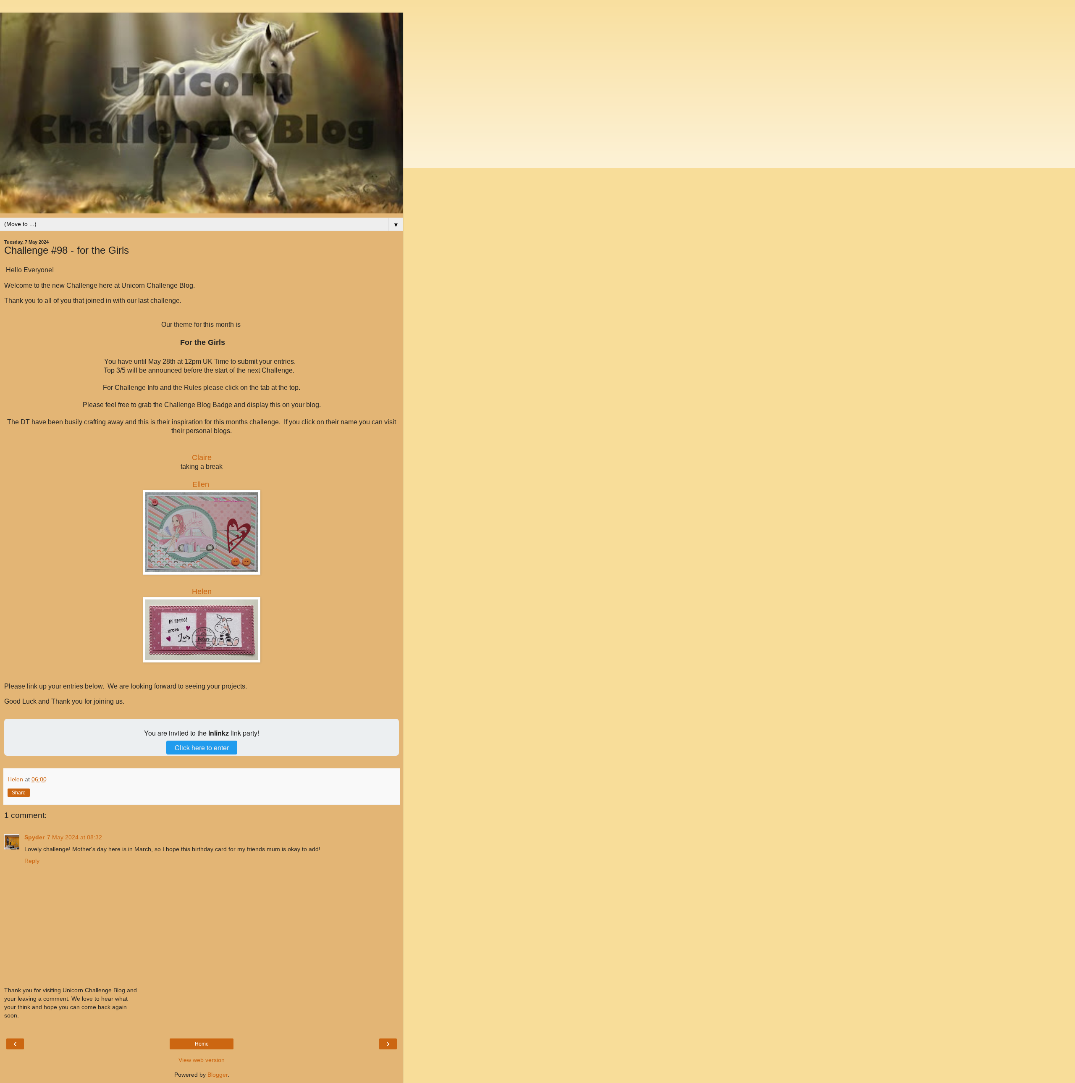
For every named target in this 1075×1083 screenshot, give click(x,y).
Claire (202, 457)
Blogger (217, 1074)
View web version (201, 1060)
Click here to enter (202, 747)
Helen (202, 591)
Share (19, 793)
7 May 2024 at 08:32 (74, 837)
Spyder (34, 837)
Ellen (200, 484)
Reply (31, 860)
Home (202, 1044)
